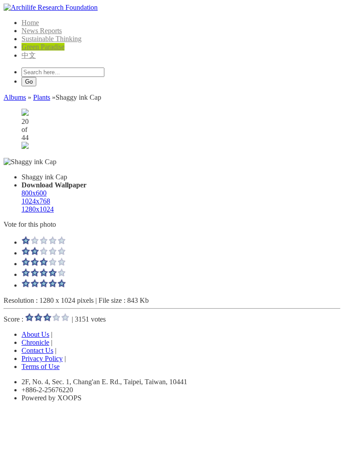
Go (29, 81)
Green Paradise (43, 47)
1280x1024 (38, 209)
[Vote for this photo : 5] (44, 285)
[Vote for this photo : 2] (44, 253)
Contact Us (37, 350)
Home (30, 22)
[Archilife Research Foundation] (51, 7)
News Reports (42, 30)
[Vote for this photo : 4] (44, 274)
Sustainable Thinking (52, 38)
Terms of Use (41, 366)
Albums (15, 97)
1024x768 (36, 201)
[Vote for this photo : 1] (44, 242)
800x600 (34, 193)
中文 (29, 55)
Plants (41, 97)
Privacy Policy (42, 358)
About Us (35, 334)
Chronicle (35, 342)
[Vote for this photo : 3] (44, 263)
